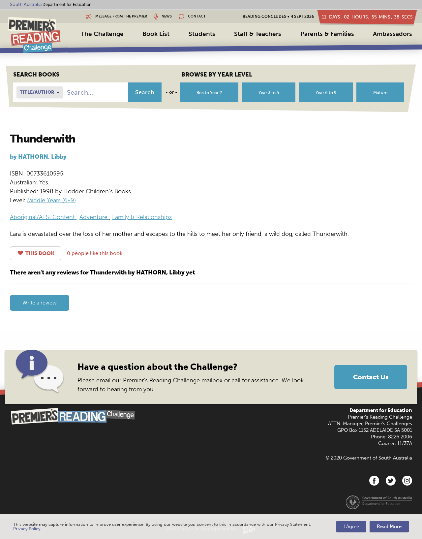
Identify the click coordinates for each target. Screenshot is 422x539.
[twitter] (391, 481)
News (166, 16)
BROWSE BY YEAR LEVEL (216, 74)
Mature (380, 92)
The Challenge (102, 34)
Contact (196, 16)
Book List (155, 34)
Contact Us (370, 377)
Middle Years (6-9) (51, 200)
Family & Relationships (142, 217)
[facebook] (374, 481)
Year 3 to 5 (268, 92)
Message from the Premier (120, 16)
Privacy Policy (27, 528)
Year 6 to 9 (326, 92)
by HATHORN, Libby (38, 156)
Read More (389, 526)
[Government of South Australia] (379, 502)
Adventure (94, 217)
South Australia (26, 4)
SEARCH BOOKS (36, 74)
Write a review (39, 303)
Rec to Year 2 (209, 92)
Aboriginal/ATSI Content (43, 217)
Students (202, 34)
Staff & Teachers (257, 34)
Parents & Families (327, 34)
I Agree (351, 526)
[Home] (34, 35)
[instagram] (407, 481)
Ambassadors (392, 34)
